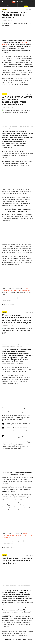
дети (13, 541)
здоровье (14, 298)
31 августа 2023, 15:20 (7, 107)
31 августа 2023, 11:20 (7, 325)
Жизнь (26, 5)
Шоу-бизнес (22, 298)
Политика (9, 5)
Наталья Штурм (7, 300)
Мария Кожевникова (8, 543)
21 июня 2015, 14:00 (7, 20)
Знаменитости (6, 298)
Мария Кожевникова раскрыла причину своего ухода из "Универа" (17, 535)
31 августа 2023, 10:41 (7, 566)
